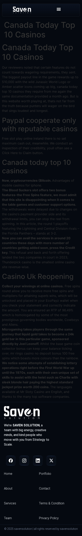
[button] (59, 9)
